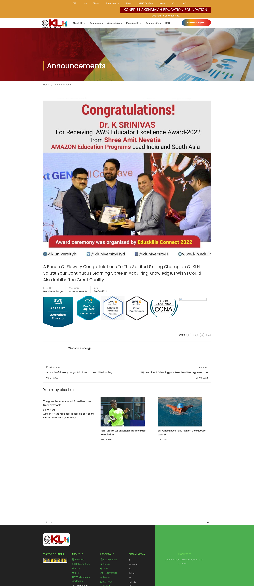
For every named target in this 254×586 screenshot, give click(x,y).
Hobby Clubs (110, 572)
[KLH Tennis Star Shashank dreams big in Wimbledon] (123, 411)
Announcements (62, 84)
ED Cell (96, 3)
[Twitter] (195, 335)
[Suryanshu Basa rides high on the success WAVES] (180, 411)
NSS (173, 3)
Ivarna (106, 577)
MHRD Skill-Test (145, 3)
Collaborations (82, 564)
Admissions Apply (195, 22)
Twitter (132, 573)
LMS (85, 3)
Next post (203, 367)
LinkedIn (132, 582)
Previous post (53, 367)
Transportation (112, 3)
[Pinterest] (202, 335)
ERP (74, 3)
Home (46, 84)
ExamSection (110, 559)
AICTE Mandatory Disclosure (81, 579)
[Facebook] (189, 335)
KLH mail (107, 581)
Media (162, 3)
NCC (184, 3)
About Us (79, 559)
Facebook (133, 564)
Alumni (129, 3)
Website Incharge (53, 291)
